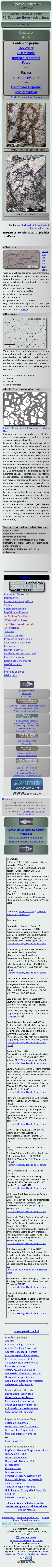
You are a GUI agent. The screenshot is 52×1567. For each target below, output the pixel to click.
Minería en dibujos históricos (21, 1401)
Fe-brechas (10, 646)
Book (10, 1046)
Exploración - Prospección (26, 731)
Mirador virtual (13, 1476)
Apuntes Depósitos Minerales (27, 726)
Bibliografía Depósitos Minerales (27, 776)
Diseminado (26, 53)
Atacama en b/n (32, 1476)
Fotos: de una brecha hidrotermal (21, 428)
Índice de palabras (14, 672)
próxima (33, 77)
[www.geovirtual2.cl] (26, 795)
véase (24, 309)
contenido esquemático (18, 1506)
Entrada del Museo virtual (19, 1394)
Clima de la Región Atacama (20, 1486)
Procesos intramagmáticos (18, 601)
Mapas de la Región (15, 1479)
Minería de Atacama (16, 1457)
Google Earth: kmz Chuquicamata (26, 97)
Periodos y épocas (27, 728)
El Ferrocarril (12, 1465)
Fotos (26, 63)
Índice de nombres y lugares (20, 1497)
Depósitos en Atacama (27, 773)
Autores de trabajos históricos (21, 1408)
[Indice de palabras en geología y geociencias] (27, 738)
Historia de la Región (16, 1454)
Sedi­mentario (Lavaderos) (18, 642)
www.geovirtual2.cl (26, 1331)
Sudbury (9, 605)
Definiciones (11, 598)
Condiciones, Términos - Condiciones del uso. (26, 1554)
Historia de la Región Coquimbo (22, 1426)
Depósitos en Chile (27, 771)
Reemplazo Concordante (17, 661)
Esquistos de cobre (14, 657)
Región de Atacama (15, 1450)
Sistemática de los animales (20, 1370)
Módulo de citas (26, 912)
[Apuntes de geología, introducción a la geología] (27, 718)
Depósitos (27, 765)
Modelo (9, 631)
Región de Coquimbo (16, 1423)
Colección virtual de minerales (21, 1362)
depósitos (41, 912)
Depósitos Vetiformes (16, 612)
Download (12, 1016)
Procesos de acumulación (18, 639)
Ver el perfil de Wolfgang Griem (28, 1540)
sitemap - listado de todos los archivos (25, 1503)
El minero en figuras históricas (27, 711)
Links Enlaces (12, 1490)
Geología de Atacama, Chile (20, 1461)
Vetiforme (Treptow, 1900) (26, 709)
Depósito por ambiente (31, 841)
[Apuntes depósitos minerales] (27, 591)
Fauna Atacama (13, 1472)
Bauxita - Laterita (13, 650)
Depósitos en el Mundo (27, 768)
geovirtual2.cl (8, 1517)
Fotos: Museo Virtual (27, 753)
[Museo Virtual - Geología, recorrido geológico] (27, 750)
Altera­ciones (12, 628)
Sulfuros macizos (13, 635)
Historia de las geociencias (19, 1377)
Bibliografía (10, 675)
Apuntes (9, 1341)
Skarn (7, 668)
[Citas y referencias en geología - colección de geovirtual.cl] (27, 763)
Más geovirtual (26, 92)
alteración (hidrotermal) (18, 915)
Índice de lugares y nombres (20, 1434)
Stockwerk (26, 48)
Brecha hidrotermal (26, 58)
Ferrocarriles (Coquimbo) (19, 1430)
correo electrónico (27, 1537)
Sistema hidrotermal (15, 608)
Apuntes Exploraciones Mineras (22, 1355)
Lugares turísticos (38, 1450)
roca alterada (26, 696)
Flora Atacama (13, 1468)
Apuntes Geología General (27, 721)
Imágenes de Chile (15, 1441)
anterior (19, 77)
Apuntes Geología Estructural (26, 723)
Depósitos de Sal (13, 664)
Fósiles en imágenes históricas (21, 1405)
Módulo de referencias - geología (23, 1373)
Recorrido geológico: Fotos (19, 1359)
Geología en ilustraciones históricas (24, 1381)
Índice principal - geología (19, 1384)
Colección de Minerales (27, 756)
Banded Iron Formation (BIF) (20, 653)
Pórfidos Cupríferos (16, 620)
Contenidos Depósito (26, 87)
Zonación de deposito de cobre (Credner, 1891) (26, 706)
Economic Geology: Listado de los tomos (27, 944)
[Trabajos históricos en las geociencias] (27, 703)
